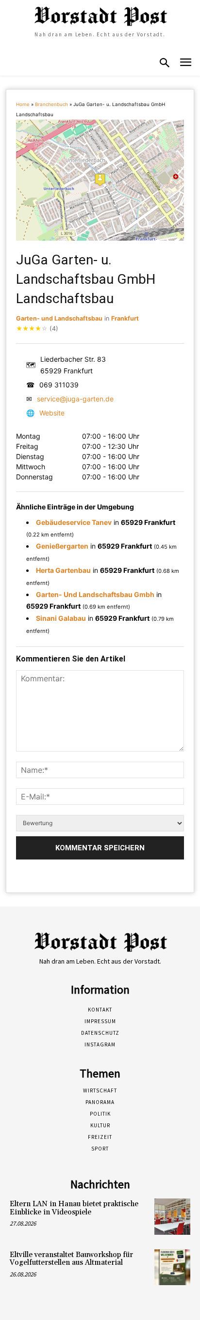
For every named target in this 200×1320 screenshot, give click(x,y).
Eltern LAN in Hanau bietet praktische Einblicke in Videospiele (74, 1208)
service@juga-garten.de (75, 399)
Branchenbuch (51, 104)
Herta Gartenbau (63, 570)
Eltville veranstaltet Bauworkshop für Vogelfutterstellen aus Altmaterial (71, 1259)
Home (23, 104)
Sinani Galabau (61, 618)
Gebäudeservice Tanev (74, 522)
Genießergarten (62, 546)
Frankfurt (125, 318)
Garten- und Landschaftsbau (59, 318)
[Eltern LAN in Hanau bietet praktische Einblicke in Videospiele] (172, 1216)
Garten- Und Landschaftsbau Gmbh (95, 594)
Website (52, 413)
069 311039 (59, 385)
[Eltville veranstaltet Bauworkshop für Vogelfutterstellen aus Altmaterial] (172, 1267)
